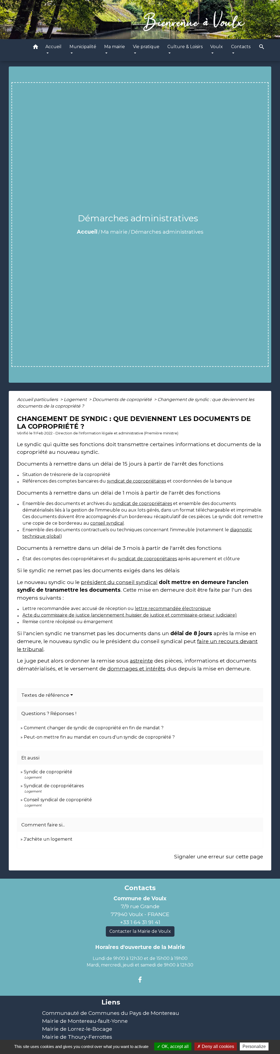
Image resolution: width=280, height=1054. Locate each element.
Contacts (140, 888)
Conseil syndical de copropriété (58, 799)
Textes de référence (45, 695)
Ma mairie (114, 231)
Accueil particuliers (38, 399)
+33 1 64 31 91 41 (140, 922)
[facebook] (140, 980)
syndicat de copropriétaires (136, 481)
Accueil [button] (53, 46)
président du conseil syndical (119, 582)
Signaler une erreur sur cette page (218, 856)
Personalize (254, 1046)
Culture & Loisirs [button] (185, 46)
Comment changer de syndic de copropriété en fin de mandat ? (94, 727)
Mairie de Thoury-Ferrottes (77, 1036)
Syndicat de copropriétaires (54, 785)
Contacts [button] (240, 46)
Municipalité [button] (82, 46)
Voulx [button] (216, 46)
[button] (35, 47)
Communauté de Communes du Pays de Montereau (110, 1013)
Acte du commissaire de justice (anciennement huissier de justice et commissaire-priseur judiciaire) (129, 615)
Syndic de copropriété (48, 771)
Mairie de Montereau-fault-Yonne (85, 1021)
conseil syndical (107, 523)
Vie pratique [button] (146, 46)
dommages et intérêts (136, 668)
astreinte (141, 660)
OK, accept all (175, 1046)
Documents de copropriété (122, 399)
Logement (76, 399)
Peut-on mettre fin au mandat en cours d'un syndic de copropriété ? (99, 737)
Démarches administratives (167, 231)
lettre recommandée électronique (173, 608)
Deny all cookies (217, 1046)
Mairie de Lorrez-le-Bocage (77, 1029)
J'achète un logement (48, 839)
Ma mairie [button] (114, 46)
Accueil (87, 231)
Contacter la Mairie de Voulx (140, 931)
